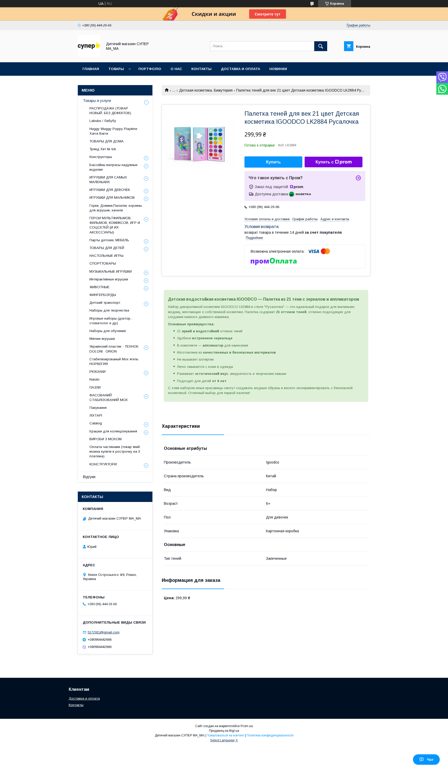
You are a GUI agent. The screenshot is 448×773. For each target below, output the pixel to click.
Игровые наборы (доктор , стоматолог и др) (110, 320)
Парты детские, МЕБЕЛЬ (109, 240)
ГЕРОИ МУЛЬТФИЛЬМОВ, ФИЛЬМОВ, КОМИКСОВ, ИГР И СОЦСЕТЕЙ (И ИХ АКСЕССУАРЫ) (114, 225)
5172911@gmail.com (104, 632)
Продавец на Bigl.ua (224, 731)
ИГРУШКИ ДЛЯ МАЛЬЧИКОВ (112, 197)
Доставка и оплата (84, 698)
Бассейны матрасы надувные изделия (113, 167)
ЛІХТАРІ (95, 415)
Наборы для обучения (107, 331)
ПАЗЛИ (95, 387)
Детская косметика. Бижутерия (206, 90)
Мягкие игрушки (102, 339)
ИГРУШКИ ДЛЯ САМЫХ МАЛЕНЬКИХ (108, 179)
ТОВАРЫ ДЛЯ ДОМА (106, 141)
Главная (90, 69)
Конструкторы (100, 157)
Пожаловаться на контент (225, 735)
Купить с (325, 162)
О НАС (176, 69)
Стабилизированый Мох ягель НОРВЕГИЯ (113, 361)
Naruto (94, 379)
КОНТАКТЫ (201, 69)
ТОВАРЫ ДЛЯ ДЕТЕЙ (106, 248)
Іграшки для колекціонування (113, 431)
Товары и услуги (97, 101)
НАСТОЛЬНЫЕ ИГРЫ (106, 256)
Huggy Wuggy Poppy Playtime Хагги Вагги (113, 131)
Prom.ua (247, 726)
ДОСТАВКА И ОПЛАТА (240, 69)
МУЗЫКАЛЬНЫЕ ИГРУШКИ (110, 271)
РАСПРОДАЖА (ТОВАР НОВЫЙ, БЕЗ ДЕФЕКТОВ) (110, 110)
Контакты (76, 705)
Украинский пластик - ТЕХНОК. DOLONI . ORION (114, 348)
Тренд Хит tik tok (102, 149)
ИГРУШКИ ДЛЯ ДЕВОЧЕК (109, 190)
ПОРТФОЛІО (149, 69)
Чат (430, 759)
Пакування (98, 408)
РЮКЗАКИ (97, 372)
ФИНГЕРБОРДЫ (102, 295)
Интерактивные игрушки (108, 279)
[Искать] (320, 46)
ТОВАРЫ (116, 69)
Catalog (95, 423)
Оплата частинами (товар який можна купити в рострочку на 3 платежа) (114, 451)
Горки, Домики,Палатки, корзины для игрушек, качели (115, 208)
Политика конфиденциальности (270, 735)
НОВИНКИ (278, 69)
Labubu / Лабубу (102, 121)
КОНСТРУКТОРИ (103, 464)
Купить (273, 162)
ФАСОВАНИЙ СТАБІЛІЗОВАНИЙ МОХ (108, 397)
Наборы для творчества (109, 310)
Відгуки (89, 477)
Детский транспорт (104, 303)
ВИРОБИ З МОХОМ (105, 439)
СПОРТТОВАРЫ (102, 263)
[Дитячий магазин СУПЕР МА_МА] (89, 55)
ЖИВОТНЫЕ (99, 287)
